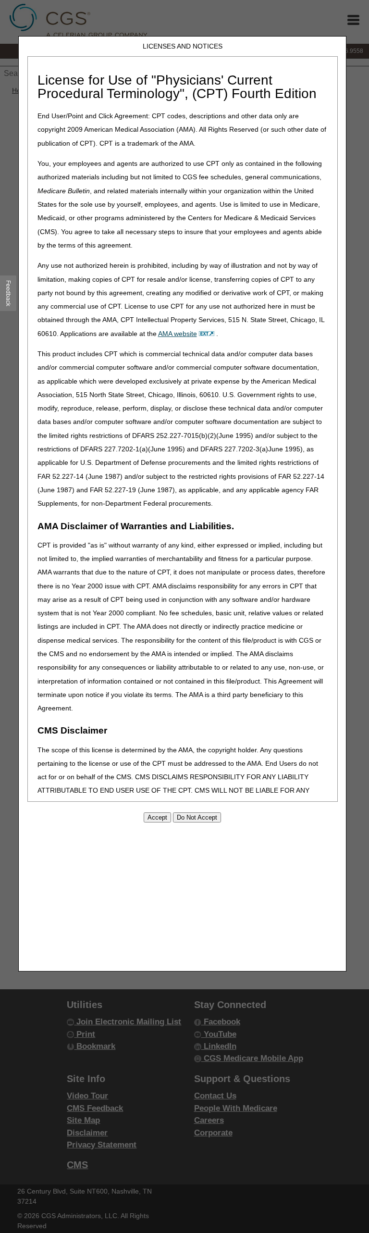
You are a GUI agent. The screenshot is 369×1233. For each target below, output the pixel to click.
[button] (8, 293)
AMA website (177, 333)
